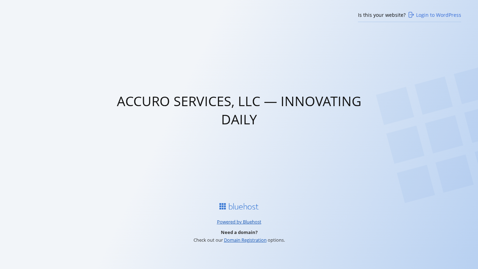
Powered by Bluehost (239, 222)
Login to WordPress (438, 15)
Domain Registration (245, 240)
